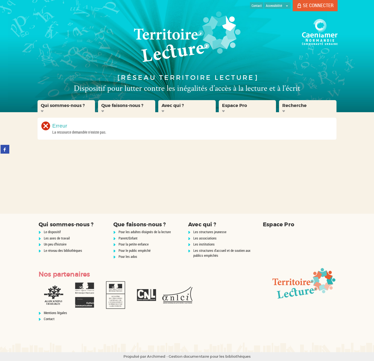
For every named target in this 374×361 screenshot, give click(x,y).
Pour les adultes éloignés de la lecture (145, 231)
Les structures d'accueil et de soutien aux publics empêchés (222, 253)
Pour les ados (128, 256)
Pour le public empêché (135, 250)
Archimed (156, 356)
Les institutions (204, 244)
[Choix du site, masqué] (286, 5)
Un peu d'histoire (55, 244)
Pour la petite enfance (134, 244)
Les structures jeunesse (209, 231)
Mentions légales (55, 312)
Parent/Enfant (128, 238)
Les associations (205, 238)
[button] (66, 106)
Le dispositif (52, 231)
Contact (49, 318)
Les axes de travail (57, 238)
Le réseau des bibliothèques (63, 250)
